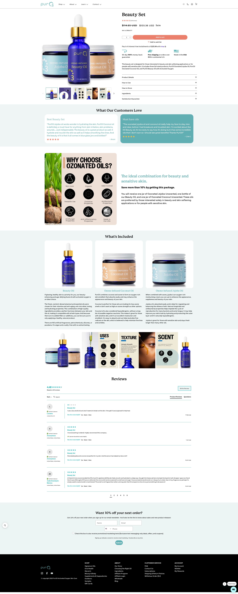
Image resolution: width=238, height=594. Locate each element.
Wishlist (177, 568)
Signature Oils (90, 566)
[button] (184, 4)
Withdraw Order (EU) (153, 576)
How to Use (126, 82)
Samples (88, 581)
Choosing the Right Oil (123, 568)
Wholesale (118, 578)
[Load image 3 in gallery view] (92, 93)
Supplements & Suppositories (96, 576)
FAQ (146, 566)
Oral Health (89, 568)
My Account (179, 566)
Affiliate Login (120, 576)
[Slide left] (43, 93)
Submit (119, 542)
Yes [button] (82, 414)
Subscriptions (150, 571)
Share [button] (89, 414)
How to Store (127, 88)
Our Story (118, 566)
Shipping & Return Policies (154, 573)
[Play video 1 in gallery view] (65, 93)
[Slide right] (114, 93)
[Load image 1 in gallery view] (52, 93)
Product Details (128, 77)
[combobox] (108, 528)
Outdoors (88, 578)
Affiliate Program (121, 573)
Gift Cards (88, 583)
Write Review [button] (184, 388)
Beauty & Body (90, 573)
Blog (116, 581)
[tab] (176, 397)
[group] (56, 387)
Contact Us (149, 568)
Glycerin (88, 571)
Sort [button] (48, 397)
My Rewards (179, 571)
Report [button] (85, 414)
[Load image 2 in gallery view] (78, 93)
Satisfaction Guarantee (130, 99)
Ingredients (126, 93)
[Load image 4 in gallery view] (105, 93)
